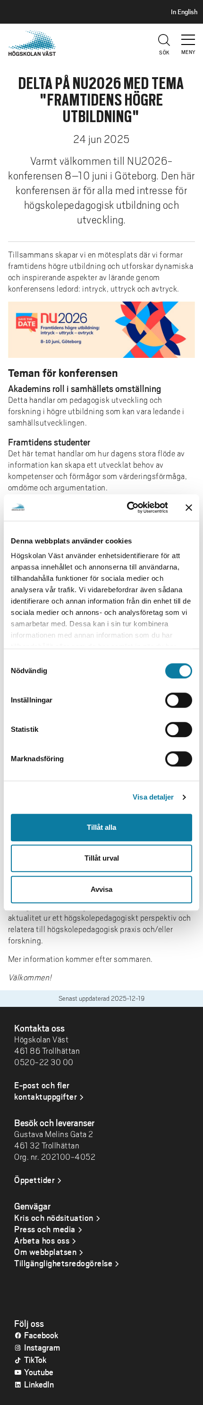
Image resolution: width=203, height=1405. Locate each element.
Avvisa (101, 889)
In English (184, 12)
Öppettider (34, 1179)
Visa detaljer (153, 797)
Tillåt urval (102, 858)
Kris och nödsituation (53, 1217)
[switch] (178, 700)
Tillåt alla (101, 827)
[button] (189, 35)
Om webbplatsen (45, 1251)
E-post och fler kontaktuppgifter (45, 1090)
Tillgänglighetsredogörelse (63, 1263)
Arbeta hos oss (41, 1240)
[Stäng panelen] (189, 507)
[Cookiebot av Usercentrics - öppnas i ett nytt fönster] (127, 507)
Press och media (45, 1229)
